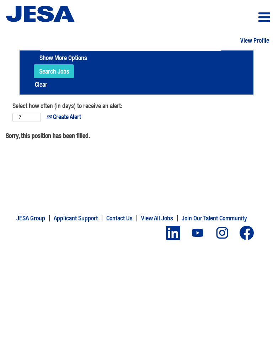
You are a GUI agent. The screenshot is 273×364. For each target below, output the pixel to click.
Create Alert (66, 117)
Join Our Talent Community (214, 218)
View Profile (254, 40)
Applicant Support (76, 218)
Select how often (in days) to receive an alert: (67, 105)
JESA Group (30, 218)
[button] (227, 17)
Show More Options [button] (63, 57)
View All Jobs (157, 218)
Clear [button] (41, 84)
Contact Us (119, 218)
